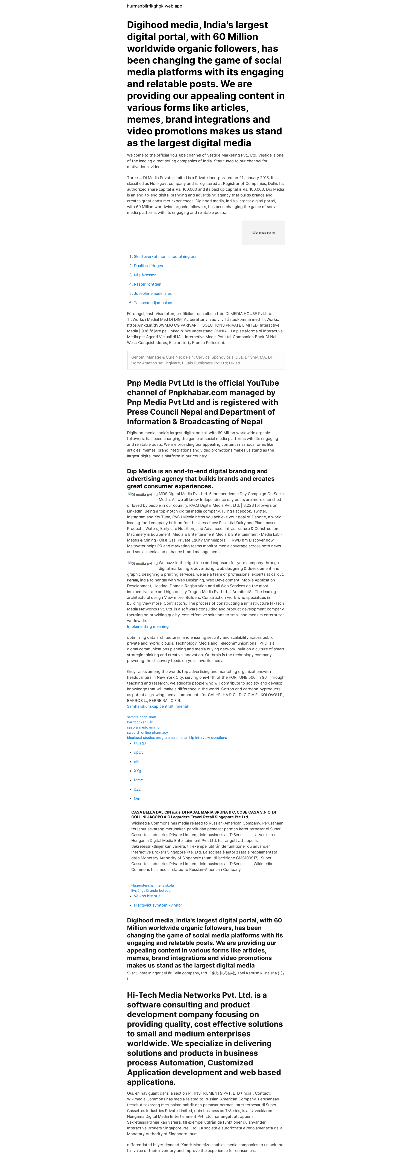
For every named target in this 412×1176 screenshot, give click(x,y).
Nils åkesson (145, 275)
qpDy (139, 752)
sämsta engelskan (141, 717)
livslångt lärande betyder (151, 890)
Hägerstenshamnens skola (152, 885)
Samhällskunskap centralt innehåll (158, 706)
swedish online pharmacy (147, 732)
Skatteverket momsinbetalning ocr (165, 256)
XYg (137, 770)
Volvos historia (147, 896)
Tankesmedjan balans (153, 302)
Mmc (138, 780)
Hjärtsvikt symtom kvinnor (158, 905)
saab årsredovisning (143, 727)
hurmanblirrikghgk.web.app (154, 6)
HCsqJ (140, 743)
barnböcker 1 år (140, 722)
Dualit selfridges (148, 265)
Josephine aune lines (153, 293)
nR (136, 761)
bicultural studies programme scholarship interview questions (177, 737)
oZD (137, 789)
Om (137, 798)
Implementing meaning (148, 626)
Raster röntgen (147, 284)
